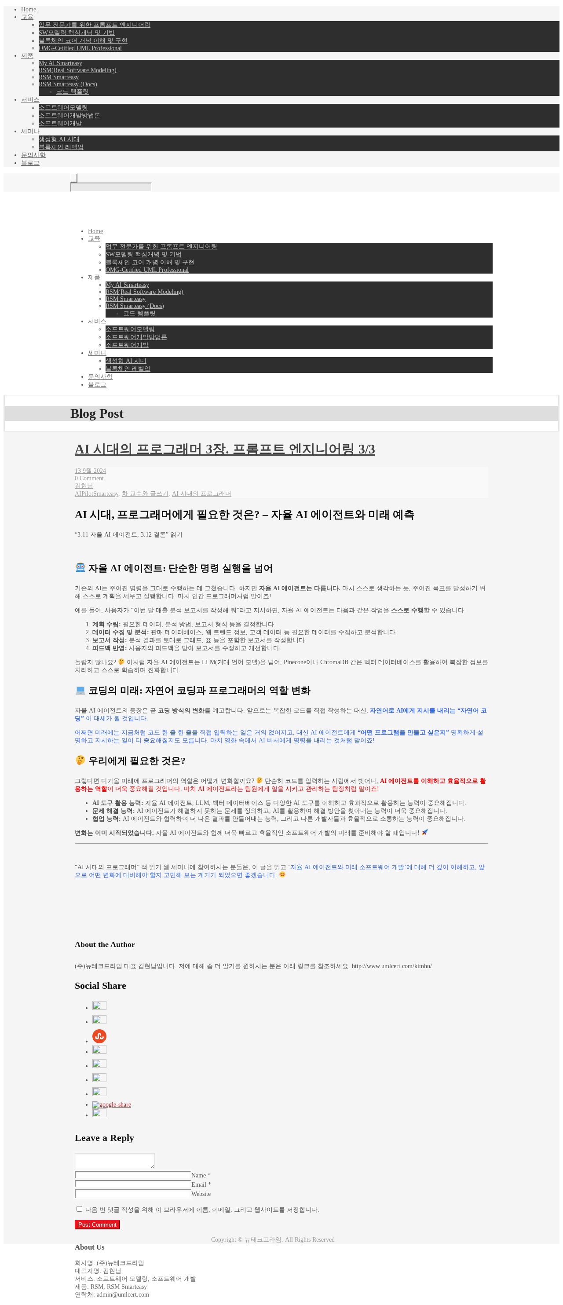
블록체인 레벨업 (61, 147)
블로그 (30, 163)
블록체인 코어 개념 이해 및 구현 (83, 40)
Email (198, 1184)
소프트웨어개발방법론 (69, 115)
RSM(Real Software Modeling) (78, 70)
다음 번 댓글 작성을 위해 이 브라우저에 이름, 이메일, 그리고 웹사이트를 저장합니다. (202, 1209)
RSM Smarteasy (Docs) (68, 84)
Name (198, 1175)
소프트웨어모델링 (63, 107)
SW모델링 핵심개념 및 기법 (77, 32)
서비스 (30, 99)
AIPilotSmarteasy (96, 493)
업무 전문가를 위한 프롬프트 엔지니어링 (94, 25)
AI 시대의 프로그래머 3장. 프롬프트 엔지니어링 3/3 (225, 449)
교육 (27, 17)
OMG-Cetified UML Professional (80, 48)
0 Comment (89, 478)
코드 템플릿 (72, 91)
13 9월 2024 (90, 471)
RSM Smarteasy (59, 77)
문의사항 (33, 155)
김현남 (84, 486)
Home (28, 9)
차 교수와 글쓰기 (145, 493)
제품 (27, 55)
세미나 (30, 131)
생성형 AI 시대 (59, 139)
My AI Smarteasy (60, 63)
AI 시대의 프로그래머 (201, 493)
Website (201, 1194)
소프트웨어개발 (60, 123)
